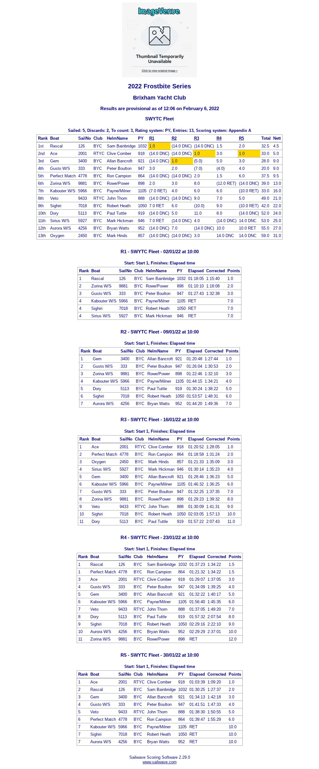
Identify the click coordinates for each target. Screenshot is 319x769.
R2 (174, 138)
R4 (219, 138)
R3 (196, 138)
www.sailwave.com (160, 762)
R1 (151, 138)
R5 (241, 138)
